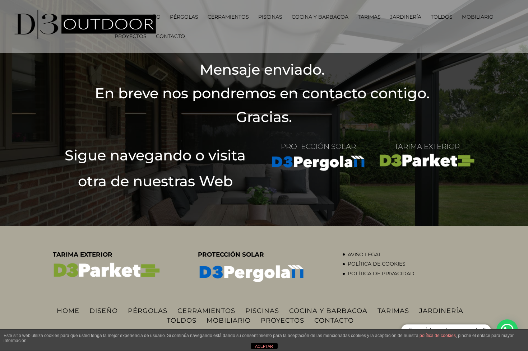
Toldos (442, 17)
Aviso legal (364, 254)
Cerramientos (228, 17)
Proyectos (131, 36)
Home (123, 17)
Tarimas (369, 17)
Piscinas (270, 17)
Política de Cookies (377, 264)
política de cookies (438, 335)
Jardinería (405, 17)
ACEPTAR (264, 346)
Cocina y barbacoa (320, 17)
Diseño (150, 17)
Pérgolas (184, 17)
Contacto (170, 36)
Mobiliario (478, 17)
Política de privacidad (381, 273)
